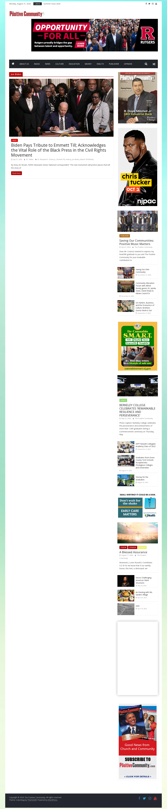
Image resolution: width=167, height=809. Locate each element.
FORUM (123, 547)
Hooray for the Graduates (142, 478)
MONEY (88, 64)
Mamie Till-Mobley (87, 159)
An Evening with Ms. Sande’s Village (144, 593)
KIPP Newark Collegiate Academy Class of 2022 (146, 445)
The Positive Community (143, 247)
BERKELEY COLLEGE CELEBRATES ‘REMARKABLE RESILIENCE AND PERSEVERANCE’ (137, 410)
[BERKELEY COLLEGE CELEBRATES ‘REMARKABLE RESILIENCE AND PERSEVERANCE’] (137, 376)
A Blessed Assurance (133, 552)
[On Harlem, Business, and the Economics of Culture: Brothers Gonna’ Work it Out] (125, 301)
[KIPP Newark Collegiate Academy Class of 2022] (125, 442)
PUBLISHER (114, 64)
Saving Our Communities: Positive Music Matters (136, 242)
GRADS (123, 400)
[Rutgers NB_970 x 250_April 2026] (94, 20)
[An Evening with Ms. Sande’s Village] (125, 591)
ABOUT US (24, 64)
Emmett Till (61, 159)
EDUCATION (74, 64)
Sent (137, 606)
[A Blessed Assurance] (137, 523)
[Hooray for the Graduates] (125, 476)
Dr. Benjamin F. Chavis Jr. (46, 159)
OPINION (128, 64)
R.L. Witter (30, 159)
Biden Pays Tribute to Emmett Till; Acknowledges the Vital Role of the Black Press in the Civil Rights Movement (58, 150)
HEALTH (100, 64)
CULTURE (59, 64)
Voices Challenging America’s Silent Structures (143, 580)
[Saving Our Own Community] (125, 268)
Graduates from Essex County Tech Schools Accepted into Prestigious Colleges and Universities (145, 462)
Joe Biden (75, 159)
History (68, 159)
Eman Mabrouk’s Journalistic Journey (59, 3)
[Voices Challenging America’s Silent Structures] (125, 576)
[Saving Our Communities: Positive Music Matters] (137, 212)
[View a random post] (154, 64)
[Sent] (125, 604)
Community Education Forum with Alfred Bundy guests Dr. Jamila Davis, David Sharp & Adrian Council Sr (146, 288)
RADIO (37, 64)
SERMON (142, 547)
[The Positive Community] (13, 64)
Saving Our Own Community (142, 270)
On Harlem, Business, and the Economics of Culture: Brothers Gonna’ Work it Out (145, 306)
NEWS (47, 64)
